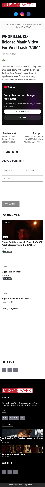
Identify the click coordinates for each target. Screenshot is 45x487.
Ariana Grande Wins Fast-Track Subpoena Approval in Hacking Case (21, 439)
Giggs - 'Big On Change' (12, 271)
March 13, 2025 (6, 275)
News (5, 237)
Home (6, 24)
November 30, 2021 (9, 54)
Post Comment (10, 204)
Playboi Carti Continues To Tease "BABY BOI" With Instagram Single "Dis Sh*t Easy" (22, 243)
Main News (14, 417)
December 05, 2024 (7, 302)
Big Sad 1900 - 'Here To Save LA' (16, 298)
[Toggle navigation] (5, 9)
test (22, 417)
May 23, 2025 (5, 248)
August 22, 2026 (4, 442)
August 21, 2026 (4, 456)
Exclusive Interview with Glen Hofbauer (13, 454)
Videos (12, 24)
